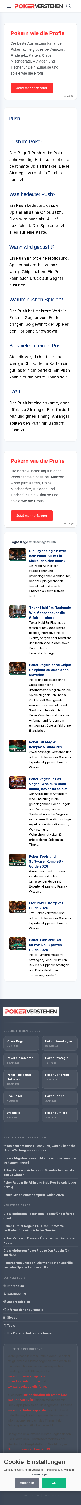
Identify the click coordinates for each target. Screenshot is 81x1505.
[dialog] (40, 1472)
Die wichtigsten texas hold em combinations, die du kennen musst (39, 1160)
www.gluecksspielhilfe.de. (27, 1386)
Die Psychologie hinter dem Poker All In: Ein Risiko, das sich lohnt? (47, 556)
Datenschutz (16, 1294)
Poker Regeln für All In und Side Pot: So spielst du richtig (39, 1185)
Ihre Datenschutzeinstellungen (29, 1333)
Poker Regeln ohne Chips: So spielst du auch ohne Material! (50, 670)
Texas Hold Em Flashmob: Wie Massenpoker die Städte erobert (50, 613)
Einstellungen (40, 1474)
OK (54, 1483)
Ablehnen (27, 1483)
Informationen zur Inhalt (24, 1309)
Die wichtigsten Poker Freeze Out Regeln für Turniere (36, 1253)
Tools (10, 1325)
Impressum (15, 1286)
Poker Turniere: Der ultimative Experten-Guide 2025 (46, 945)
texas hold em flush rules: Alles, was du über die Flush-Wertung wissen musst (39, 1148)
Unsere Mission (18, 1302)
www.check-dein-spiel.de (27, 1410)
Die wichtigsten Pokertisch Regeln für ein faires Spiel (39, 1216)
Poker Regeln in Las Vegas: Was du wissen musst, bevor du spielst (48, 784)
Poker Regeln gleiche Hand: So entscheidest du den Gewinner (38, 1172)
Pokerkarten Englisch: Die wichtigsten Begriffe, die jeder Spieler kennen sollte (38, 1265)
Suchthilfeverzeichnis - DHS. (29, 1449)
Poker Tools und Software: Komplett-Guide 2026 (46, 861)
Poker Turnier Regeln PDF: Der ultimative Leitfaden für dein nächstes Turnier (33, 1228)
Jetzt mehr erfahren (31, 88)
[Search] (68, 6)
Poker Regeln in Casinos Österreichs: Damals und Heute (40, 1240)
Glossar (12, 1317)
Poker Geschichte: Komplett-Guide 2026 (33, 1195)
